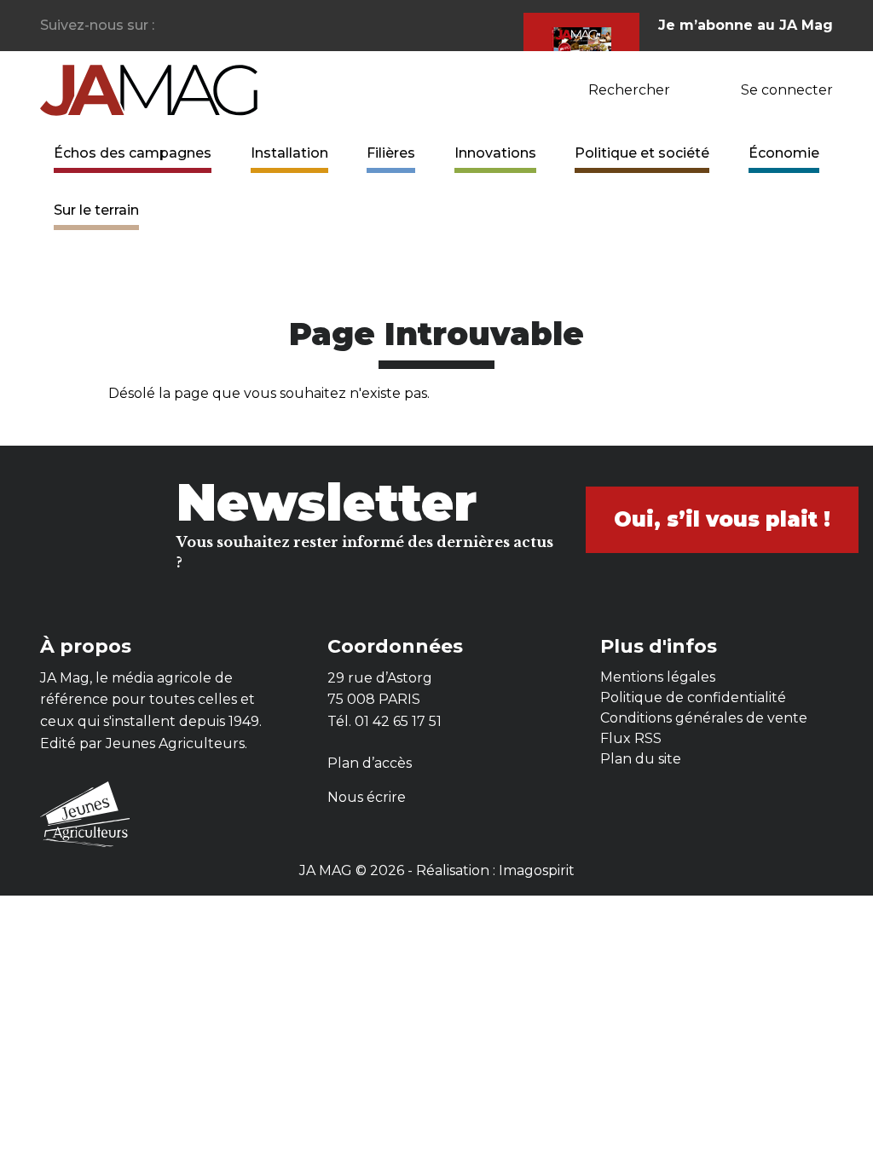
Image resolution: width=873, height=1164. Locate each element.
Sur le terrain (96, 210)
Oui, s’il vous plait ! (722, 519)
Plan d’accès (369, 763)
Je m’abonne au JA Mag (745, 25)
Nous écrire (366, 797)
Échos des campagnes (132, 153)
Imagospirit (537, 870)
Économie (784, 153)
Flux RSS (631, 738)
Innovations (495, 153)
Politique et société (642, 153)
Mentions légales (657, 677)
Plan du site (640, 759)
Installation (289, 153)
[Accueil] (148, 89)
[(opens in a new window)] (168, 26)
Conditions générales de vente (703, 718)
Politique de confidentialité (693, 697)
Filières (391, 153)
